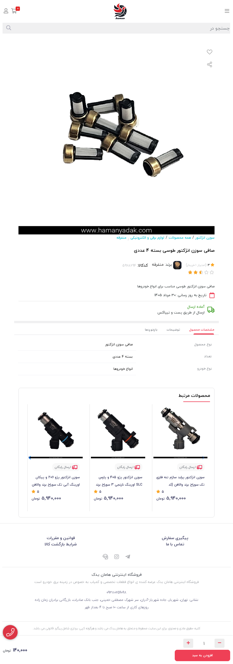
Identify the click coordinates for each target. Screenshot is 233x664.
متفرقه (121, 238)
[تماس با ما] (10, 632)
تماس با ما (175, 544)
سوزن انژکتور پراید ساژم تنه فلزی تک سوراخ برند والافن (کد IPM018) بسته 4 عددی (180, 481)
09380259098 (116, 592)
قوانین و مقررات (61, 537)
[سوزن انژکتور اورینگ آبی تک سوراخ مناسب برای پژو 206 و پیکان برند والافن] (56, 431)
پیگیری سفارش (175, 537)
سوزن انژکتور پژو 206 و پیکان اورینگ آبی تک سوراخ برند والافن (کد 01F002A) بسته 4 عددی (56, 481)
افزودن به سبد (202, 655)
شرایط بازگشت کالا (61, 544)
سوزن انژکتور (205, 238)
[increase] (188, 643)
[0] (14, 11)
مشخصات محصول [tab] (201, 329)
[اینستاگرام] (116, 557)
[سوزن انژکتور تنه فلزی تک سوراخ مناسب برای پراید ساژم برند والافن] (180, 431)
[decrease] (219, 643)
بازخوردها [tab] (151, 329)
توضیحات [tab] (173, 329)
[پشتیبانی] (105, 557)
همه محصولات (180, 238)
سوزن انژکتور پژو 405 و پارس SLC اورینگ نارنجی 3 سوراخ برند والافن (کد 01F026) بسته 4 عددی (118, 481)
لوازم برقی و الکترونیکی (147, 238)
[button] (30, 458)
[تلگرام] (127, 557)
